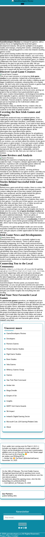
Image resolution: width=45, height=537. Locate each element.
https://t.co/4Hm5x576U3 (16, 481)
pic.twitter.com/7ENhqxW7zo (13, 456)
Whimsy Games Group (15, 370)
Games (9, 375)
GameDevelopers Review (16, 333)
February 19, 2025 (24, 483)
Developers (10, 339)
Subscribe (22, 524)
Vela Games (11, 364)
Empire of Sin (11, 396)
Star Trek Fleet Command (16, 380)
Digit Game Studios (13, 354)
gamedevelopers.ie (13, 534)
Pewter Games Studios (15, 349)
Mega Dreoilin (11, 390)
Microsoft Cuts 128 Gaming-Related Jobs (22, 422)
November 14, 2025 (9, 460)
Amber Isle (10, 385)
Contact (15, 536)
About (8, 427)
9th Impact (10, 411)
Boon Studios (11, 359)
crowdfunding (32, 219)
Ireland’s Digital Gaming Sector (18, 416)
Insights (9, 401)
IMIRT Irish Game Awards (16, 406)
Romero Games (12, 344)
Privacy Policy (5, 536)
